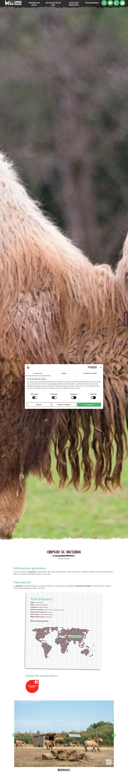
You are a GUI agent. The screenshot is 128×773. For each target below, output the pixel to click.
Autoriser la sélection (64, 404)
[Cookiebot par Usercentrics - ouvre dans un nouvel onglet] (89, 367)
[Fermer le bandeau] (100, 367)
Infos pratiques (126, 318)
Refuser (39, 404)
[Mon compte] (104, 3)
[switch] (54, 397)
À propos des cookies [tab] (90, 373)
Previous (14, 734)
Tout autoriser (89, 404)
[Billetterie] (110, 3)
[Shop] (122, 3)
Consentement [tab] (37, 373)
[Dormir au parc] (116, 3)
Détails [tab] (64, 373)
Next (114, 734)
